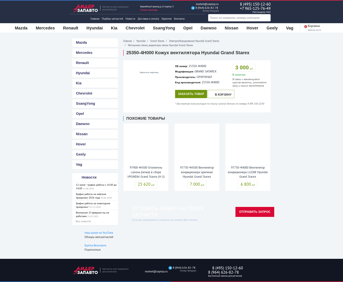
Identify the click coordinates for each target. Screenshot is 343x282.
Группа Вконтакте (95, 245)
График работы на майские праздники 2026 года (94, 195)
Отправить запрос (254, 211)
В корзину (223, 94)
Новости (130, 18)
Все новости (83, 221)
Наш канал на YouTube (98, 232)
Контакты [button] (179, 18)
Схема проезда (148, 10)
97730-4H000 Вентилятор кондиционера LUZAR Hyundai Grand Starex (248, 172)
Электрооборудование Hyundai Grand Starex (194, 40)
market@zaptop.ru (207, 4)
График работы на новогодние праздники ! (93, 205)
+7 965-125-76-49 (255, 10)
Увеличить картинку (149, 72)
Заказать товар (191, 93)
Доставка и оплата (148, 18)
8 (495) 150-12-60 (255, 4)
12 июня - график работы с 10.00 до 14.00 (96, 186)
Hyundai (141, 40)
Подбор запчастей (112, 18)
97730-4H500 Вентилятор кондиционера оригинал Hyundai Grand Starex (197, 172)
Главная (95, 18)
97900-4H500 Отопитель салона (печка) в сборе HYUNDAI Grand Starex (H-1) (146, 172)
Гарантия (166, 18)
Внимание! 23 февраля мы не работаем (92, 214)
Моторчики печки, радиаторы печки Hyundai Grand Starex (160, 45)
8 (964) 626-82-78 (206, 9)
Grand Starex (157, 40)
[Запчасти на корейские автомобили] (103, 8)
